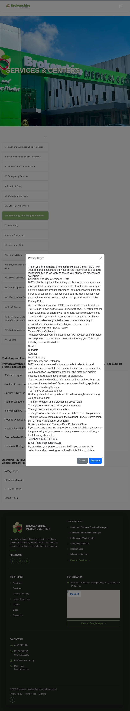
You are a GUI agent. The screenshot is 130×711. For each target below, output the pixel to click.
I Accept (95, 460)
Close (82, 460)
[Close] (100, 258)
